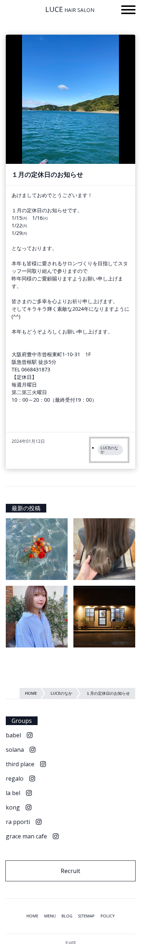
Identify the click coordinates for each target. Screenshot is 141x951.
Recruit (70, 871)
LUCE (69, 9)
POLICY (108, 916)
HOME (32, 916)
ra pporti (18, 822)
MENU (50, 916)
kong (13, 807)
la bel (13, 793)
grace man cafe (26, 836)
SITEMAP (86, 916)
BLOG (66, 916)
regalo (15, 778)
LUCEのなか (109, 449)
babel (13, 735)
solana (15, 750)
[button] (128, 10)
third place (20, 764)
